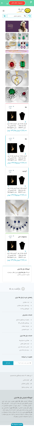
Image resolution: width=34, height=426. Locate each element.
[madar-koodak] (17, 71)
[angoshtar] (17, 87)
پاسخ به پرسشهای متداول (22, 320)
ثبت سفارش (26, 302)
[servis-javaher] (17, 217)
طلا (14, 272)
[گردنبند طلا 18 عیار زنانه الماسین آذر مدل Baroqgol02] (12, 148)
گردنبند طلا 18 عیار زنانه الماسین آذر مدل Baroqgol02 (11, 126)
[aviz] (17, 54)
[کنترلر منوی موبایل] (4, 11)
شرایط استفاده (25, 326)
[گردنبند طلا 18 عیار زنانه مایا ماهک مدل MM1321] (22, 148)
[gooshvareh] (23, 42)
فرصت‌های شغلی (24, 344)
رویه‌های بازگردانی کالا (23, 323)
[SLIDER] (17, 50)
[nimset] (23, 34)
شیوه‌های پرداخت (24, 309)
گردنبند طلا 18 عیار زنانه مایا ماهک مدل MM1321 (22, 126)
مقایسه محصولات (17, 424)
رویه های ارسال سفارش (23, 306)
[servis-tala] (17, 200)
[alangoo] (11, 42)
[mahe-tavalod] (11, 34)
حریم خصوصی (25, 329)
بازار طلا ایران (21, 272)
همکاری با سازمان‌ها (24, 341)
